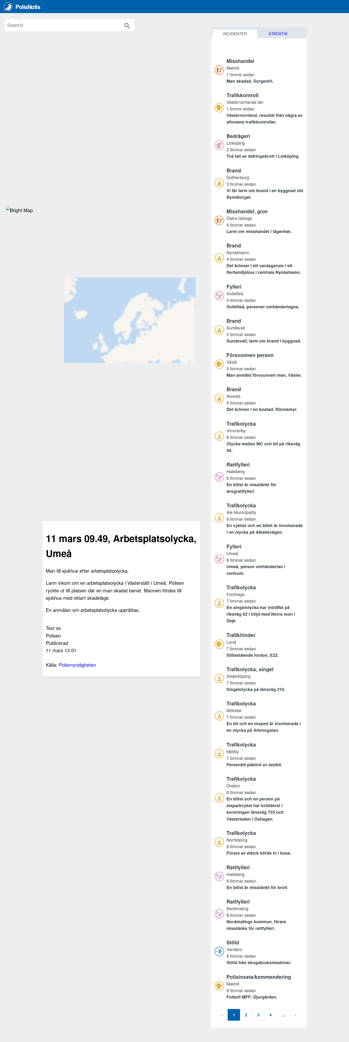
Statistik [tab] (278, 33)
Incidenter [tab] (235, 33)
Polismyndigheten (77, 664)
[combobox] (76, 25)
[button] (264, 70)
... (283, 1015)
